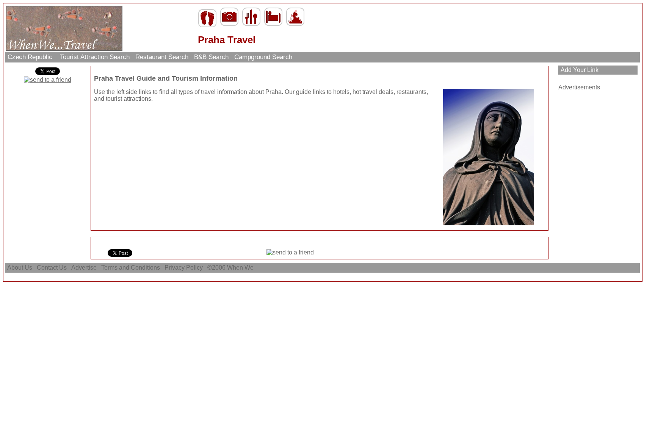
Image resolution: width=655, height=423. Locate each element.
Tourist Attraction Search (95, 57)
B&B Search (211, 57)
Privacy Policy (183, 267)
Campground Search (263, 57)
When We (241, 267)
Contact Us (51, 267)
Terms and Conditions (130, 267)
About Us (20, 267)
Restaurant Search (161, 57)
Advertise (84, 267)
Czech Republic (31, 57)
